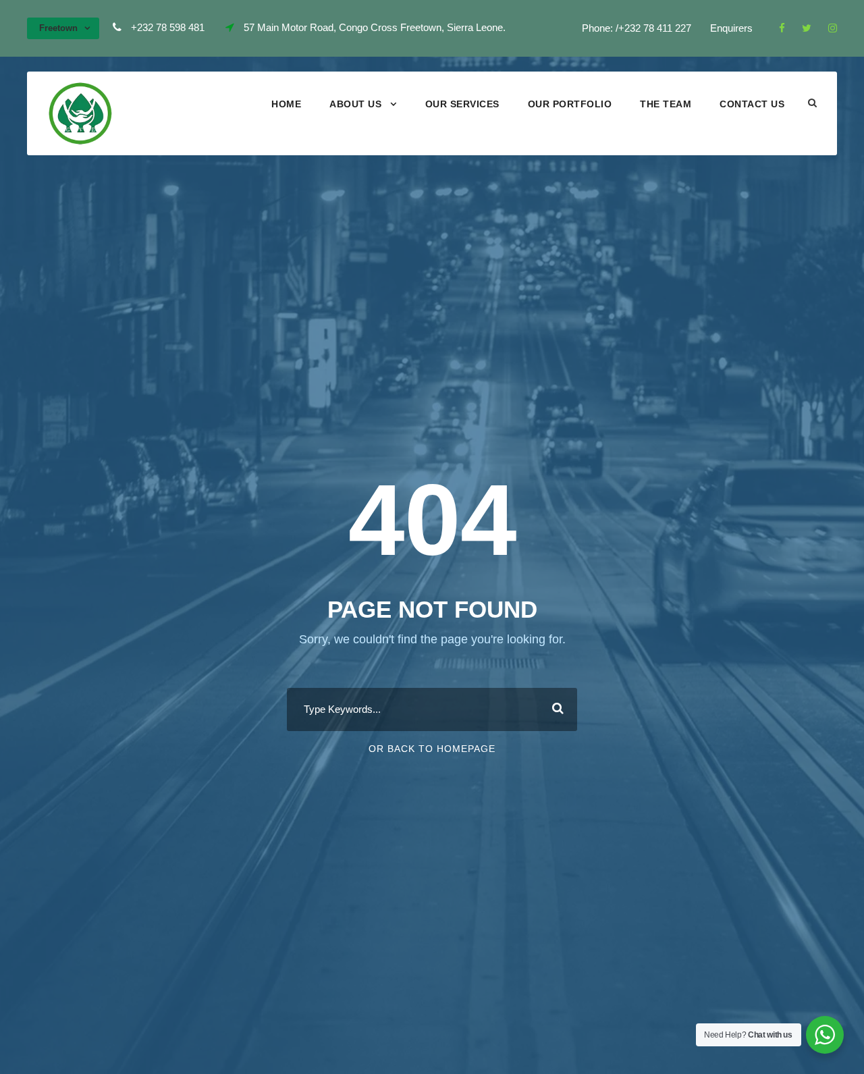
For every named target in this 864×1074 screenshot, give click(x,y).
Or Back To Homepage (432, 748)
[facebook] (782, 28)
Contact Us (752, 104)
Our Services (462, 104)
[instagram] (832, 28)
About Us (355, 104)
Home (286, 104)
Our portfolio (570, 104)
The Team (665, 104)
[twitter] (806, 28)
